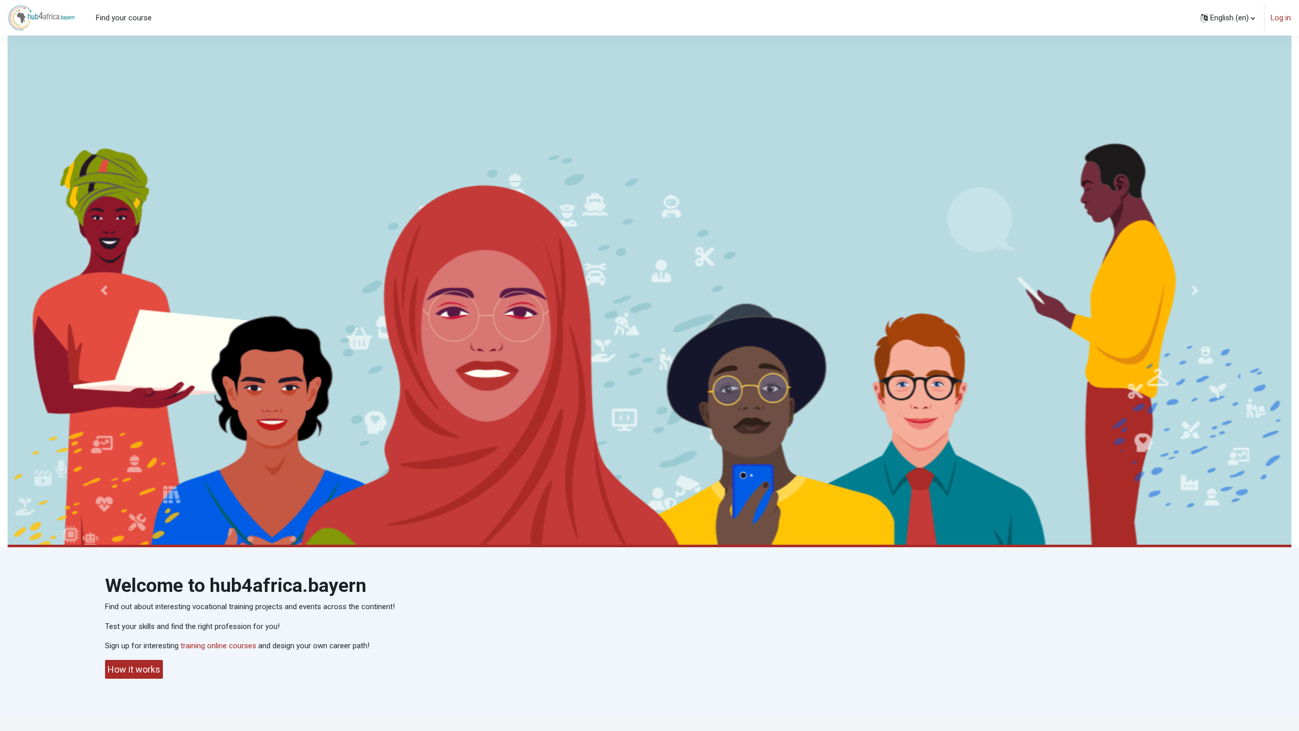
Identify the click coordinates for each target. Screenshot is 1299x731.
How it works (134, 669)
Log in (1281, 17)
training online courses (218, 645)
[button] (1227, 18)
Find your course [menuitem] (124, 17)
